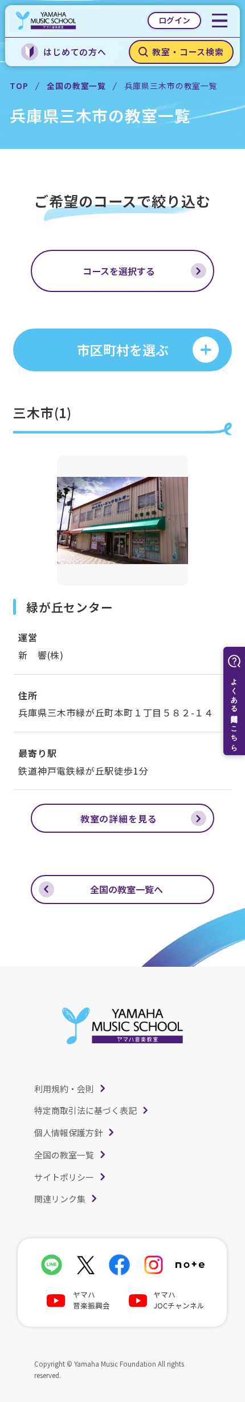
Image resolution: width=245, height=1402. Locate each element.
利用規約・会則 (64, 1089)
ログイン (174, 20)
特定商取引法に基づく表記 (85, 1110)
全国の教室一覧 (76, 85)
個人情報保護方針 (68, 1132)
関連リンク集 (59, 1199)
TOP (19, 85)
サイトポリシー (64, 1177)
